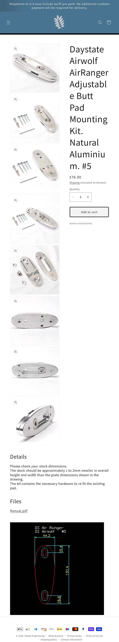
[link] (59, 568)
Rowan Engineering (35, 635)
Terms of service (94, 635)
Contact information (71, 639)
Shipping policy (49, 639)
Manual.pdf (18, 510)
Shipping (75, 182)
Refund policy (56, 635)
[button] (8, 22)
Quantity (75, 189)
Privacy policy (74, 635)
